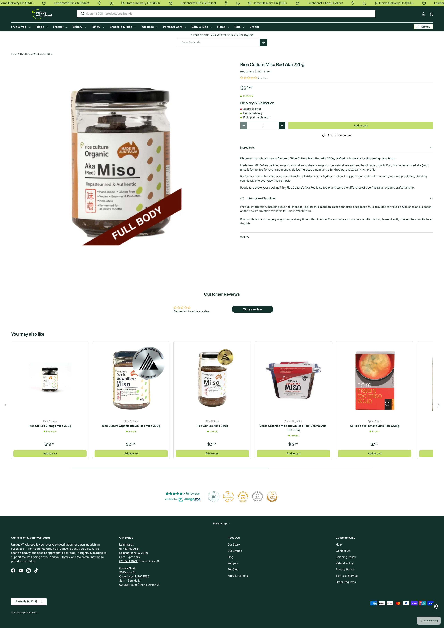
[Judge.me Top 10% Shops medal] (272, 496)
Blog (230, 557)
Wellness (147, 26)
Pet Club (233, 569)
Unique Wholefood (28, 612)
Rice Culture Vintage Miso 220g (50, 426)
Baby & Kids (199, 26)
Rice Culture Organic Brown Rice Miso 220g (131, 426)
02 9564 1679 (128, 561)
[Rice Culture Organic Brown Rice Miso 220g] (131, 380)
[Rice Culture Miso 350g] (212, 380)
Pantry (96, 26)
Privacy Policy (345, 569)
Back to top (220, 523)
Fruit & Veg (18, 26)
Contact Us (343, 550)
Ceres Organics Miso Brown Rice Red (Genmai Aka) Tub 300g (293, 428)
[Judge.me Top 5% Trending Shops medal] (257, 496)
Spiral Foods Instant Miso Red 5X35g (374, 426)
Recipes (233, 563)
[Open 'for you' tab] (436, 606)
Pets (237, 26)
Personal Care (172, 26)
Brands (255, 26)
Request (248, 35)
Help (339, 544)
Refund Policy (345, 563)
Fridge (40, 26)
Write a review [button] (252, 309)
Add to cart (361, 125)
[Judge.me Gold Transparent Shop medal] (228, 496)
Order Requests (346, 582)
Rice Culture (247, 71)
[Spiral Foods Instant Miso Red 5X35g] (374, 380)
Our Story (234, 544)
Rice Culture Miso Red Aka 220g (36, 54)
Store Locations (238, 575)
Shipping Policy (346, 557)
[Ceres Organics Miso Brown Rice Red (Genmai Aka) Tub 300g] (293, 380)
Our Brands (235, 550)
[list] (120, 168)
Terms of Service (347, 575)
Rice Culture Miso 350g (212, 426)
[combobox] (226, 13)
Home (221, 26)
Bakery (77, 26)
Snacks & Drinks (121, 26)
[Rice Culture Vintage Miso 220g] (50, 380)
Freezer (58, 26)
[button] (432, 14)
